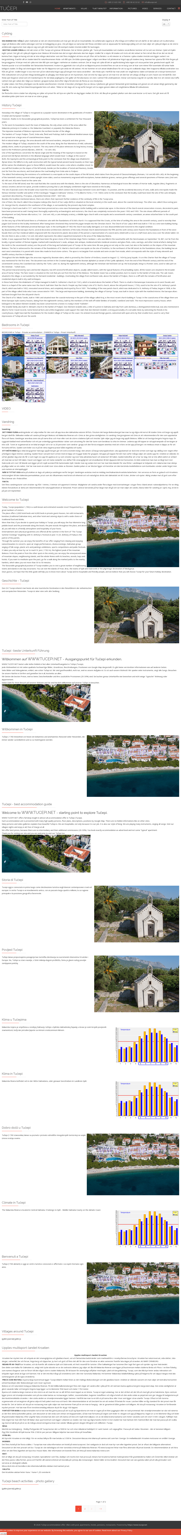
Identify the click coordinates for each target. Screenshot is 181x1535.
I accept (3, 1533)
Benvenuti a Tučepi (15, 1256)
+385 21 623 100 (114, 2)
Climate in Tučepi (13, 1202)
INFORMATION (116, 8)
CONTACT (171, 8)
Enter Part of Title (10, 19)
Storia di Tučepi (12, 880)
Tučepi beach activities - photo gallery (28, 1481)
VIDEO (145, 8)
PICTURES (132, 8)
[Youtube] (27, 2)
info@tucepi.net (151, 2)
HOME (57, 8)
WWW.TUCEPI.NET (45, 659)
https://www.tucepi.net (137, 1525)
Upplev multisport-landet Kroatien (25, 1348)
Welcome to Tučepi (15, 499)
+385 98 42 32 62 (133, 2)
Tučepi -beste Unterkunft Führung (25, 650)
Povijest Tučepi (12, 949)
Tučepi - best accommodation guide (27, 804)
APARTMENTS (69, 8)
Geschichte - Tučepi (15, 580)
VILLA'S (84, 8)
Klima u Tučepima (14, 1019)
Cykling (7, 33)
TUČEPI (8, 8)
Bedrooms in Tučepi (15, 325)
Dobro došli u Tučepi (16, 1127)
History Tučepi (11, 105)
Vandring (8, 422)
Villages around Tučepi (17, 1331)
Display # (166, 19)
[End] (100, 1509)
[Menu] (179, 8)
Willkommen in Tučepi (17, 729)
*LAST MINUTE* (99, 8)
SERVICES (157, 8)
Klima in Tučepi (12, 1073)
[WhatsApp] (30, 2)
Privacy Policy (126, 1530)
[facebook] (23, 2)
